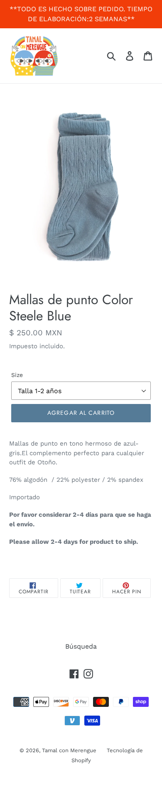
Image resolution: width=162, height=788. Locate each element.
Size (17, 375)
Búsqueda (81, 646)
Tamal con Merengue (69, 750)
